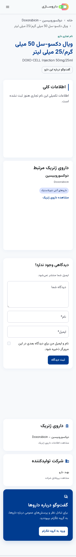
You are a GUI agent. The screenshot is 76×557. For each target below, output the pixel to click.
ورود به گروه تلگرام (53, 531)
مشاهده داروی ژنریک (56, 197)
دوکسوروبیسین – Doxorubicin (42, 20)
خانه (70, 20)
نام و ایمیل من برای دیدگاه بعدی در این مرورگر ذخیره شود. (43, 346)
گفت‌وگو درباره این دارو (57, 69)
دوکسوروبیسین (57, 176)
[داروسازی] (55, 7)
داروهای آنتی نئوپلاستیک (54, 190)
